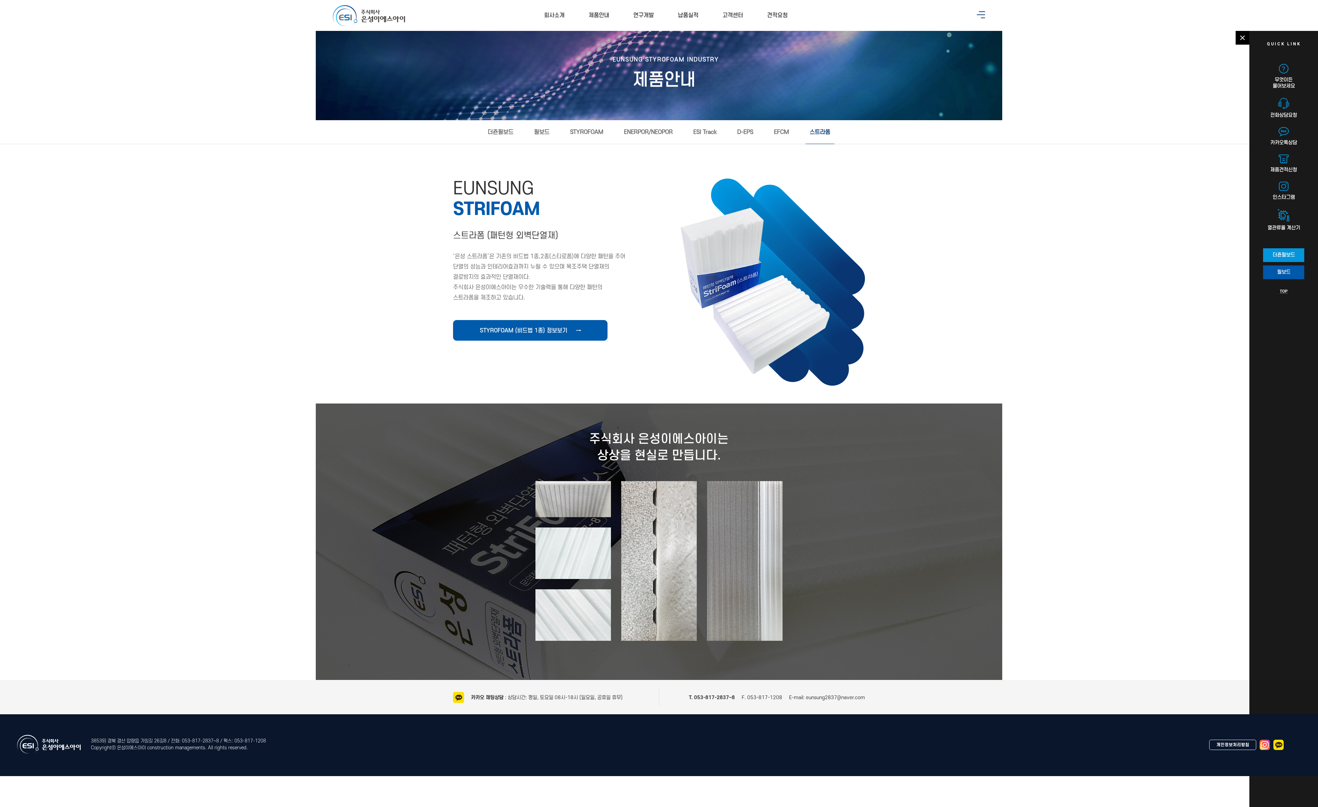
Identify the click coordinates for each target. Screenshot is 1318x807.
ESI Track (705, 132)
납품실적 (688, 15)
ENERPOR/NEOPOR (648, 132)
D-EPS (745, 132)
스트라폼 (820, 132)
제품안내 (599, 15)
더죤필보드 (500, 132)
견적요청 (777, 15)
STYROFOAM (586, 132)
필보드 (542, 132)
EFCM (781, 132)
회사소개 (554, 15)
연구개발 (643, 15)
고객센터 (732, 15)
